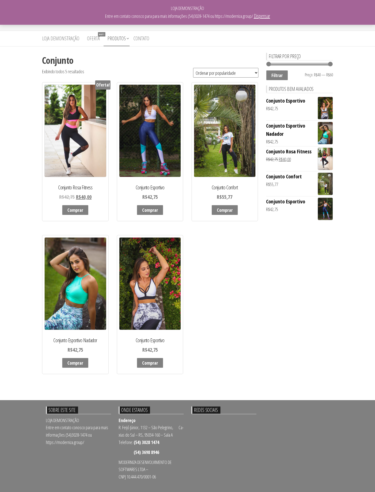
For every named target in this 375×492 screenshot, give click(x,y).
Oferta (95, 37)
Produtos (116, 38)
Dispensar (262, 16)
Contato (141, 38)
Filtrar (277, 75)
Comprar (75, 210)
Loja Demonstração (60, 38)
